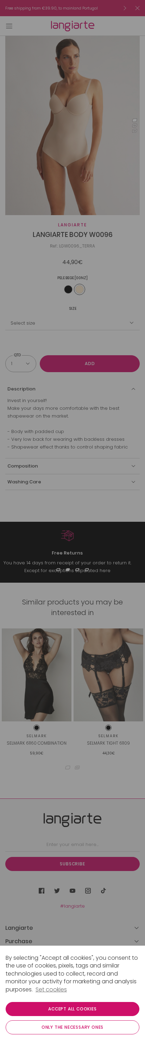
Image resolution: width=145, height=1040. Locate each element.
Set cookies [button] (51, 990)
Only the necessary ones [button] (72, 1027)
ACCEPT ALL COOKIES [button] (72, 1009)
